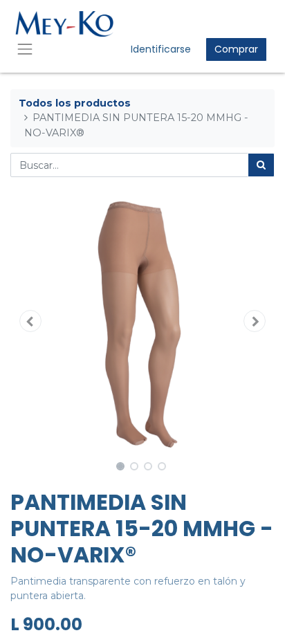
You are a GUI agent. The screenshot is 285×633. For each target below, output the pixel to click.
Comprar (236, 49)
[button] (30, 321)
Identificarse (161, 49)
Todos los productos (75, 103)
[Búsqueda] (261, 165)
